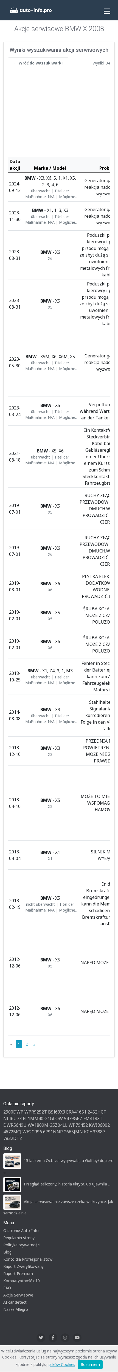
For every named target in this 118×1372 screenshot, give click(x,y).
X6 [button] (50, 258)
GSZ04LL (58, 1125)
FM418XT (93, 1118)
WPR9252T (35, 1112)
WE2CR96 (32, 1132)
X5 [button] (50, 307)
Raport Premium (18, 1273)
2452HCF (97, 1112)
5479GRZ (73, 1118)
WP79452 (78, 1125)
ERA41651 (76, 1112)
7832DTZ (12, 1138)
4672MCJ (12, 1132)
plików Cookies (62, 1364)
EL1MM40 (33, 1118)
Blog (7, 1252)
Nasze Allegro (15, 1309)
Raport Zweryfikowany (23, 1266)
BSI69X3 (56, 1112)
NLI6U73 (12, 1118)
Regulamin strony (19, 1237)
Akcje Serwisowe (18, 1295)
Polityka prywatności (21, 1244)
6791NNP (53, 1132)
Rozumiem (90, 1364)
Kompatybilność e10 (21, 1280)
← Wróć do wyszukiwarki (38, 63)
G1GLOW (53, 1118)
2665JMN (73, 1132)
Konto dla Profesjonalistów (27, 1259)
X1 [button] (50, 858)
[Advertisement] (59, 114)
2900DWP (13, 1112)
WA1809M (38, 1125)
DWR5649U (15, 1125)
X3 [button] (50, 754)
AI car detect (15, 1302)
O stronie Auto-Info (21, 1230)
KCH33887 (94, 1132)
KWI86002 (99, 1125)
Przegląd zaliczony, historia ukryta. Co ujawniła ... (67, 1184)
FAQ (7, 1287)
